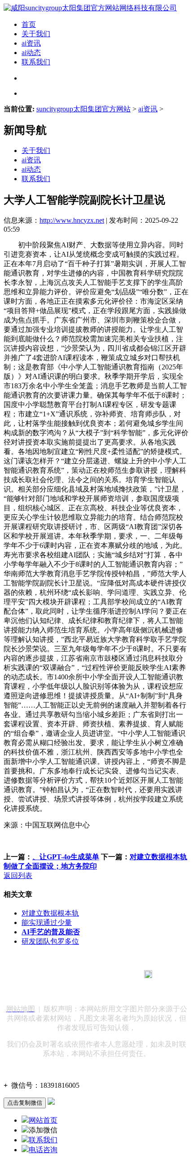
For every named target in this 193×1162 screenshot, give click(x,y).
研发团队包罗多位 (50, 941)
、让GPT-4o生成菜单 (65, 857)
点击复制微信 (24, 1102)
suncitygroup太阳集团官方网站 (83, 109)
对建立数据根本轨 (50, 913)
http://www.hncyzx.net (71, 220)
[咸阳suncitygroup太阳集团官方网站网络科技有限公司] (90, 8)
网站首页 (43, 1120)
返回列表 (18, 875)
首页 (29, 24)
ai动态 (31, 52)
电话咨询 (43, 1150)
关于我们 (36, 34)
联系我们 (36, 62)
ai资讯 (31, 43)
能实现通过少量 (47, 922)
